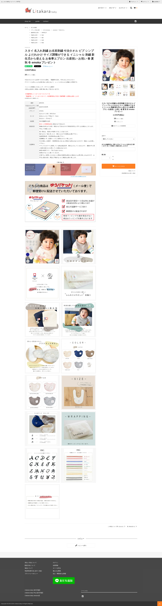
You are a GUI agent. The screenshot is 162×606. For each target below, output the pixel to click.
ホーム (26, 27)
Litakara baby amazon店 (32, 595)
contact (45, 21)
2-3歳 (42, 40)
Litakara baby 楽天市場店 (32, 590)
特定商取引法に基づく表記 (128, 173)
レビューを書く (82, 545)
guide (38, 21)
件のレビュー (48, 66)
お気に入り (119, 121)
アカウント (133, 1)
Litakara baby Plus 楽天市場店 (34, 592)
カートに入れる (119, 166)
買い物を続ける (131, 526)
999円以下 (44, 32)
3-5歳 (42, 42)
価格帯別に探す (35, 32)
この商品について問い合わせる (116, 526)
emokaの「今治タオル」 (59, 30)
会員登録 (156, 1)
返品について (132, 170)
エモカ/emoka (46, 30)
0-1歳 (42, 35)
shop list (28, 21)
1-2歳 (41, 37)
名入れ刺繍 (34, 27)
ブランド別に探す (35, 30)
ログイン (144, 1)
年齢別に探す (34, 35)
